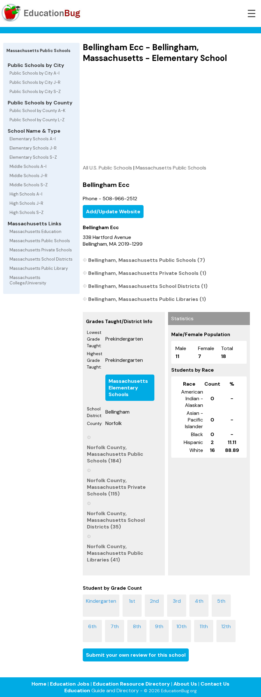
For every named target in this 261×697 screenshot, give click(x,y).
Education (77, 690)
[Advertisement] (166, 113)
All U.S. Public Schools (107, 167)
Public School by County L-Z (37, 120)
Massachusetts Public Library (39, 268)
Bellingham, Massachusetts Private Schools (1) (147, 273)
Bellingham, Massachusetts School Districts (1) (148, 286)
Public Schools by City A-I (35, 73)
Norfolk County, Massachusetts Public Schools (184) (115, 454)
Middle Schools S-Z (29, 185)
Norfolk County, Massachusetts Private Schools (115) (116, 487)
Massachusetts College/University (28, 280)
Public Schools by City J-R (35, 82)
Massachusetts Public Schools (40, 240)
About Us (185, 683)
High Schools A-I (26, 194)
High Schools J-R (26, 203)
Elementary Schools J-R (33, 148)
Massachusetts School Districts (41, 259)
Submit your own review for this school (136, 655)
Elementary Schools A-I (33, 139)
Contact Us (215, 683)
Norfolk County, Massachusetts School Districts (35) (116, 520)
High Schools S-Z (27, 212)
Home (39, 683)
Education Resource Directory (131, 683)
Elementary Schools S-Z (33, 157)
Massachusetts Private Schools (41, 250)
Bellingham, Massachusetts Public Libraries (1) (147, 299)
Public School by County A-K (38, 110)
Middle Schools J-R (28, 175)
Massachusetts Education (35, 231)
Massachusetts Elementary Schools (128, 388)
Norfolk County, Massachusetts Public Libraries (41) (115, 553)
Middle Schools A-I (28, 166)
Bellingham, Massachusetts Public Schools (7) (146, 260)
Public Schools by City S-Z (35, 91)
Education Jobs (69, 683)
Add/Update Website (113, 211)
